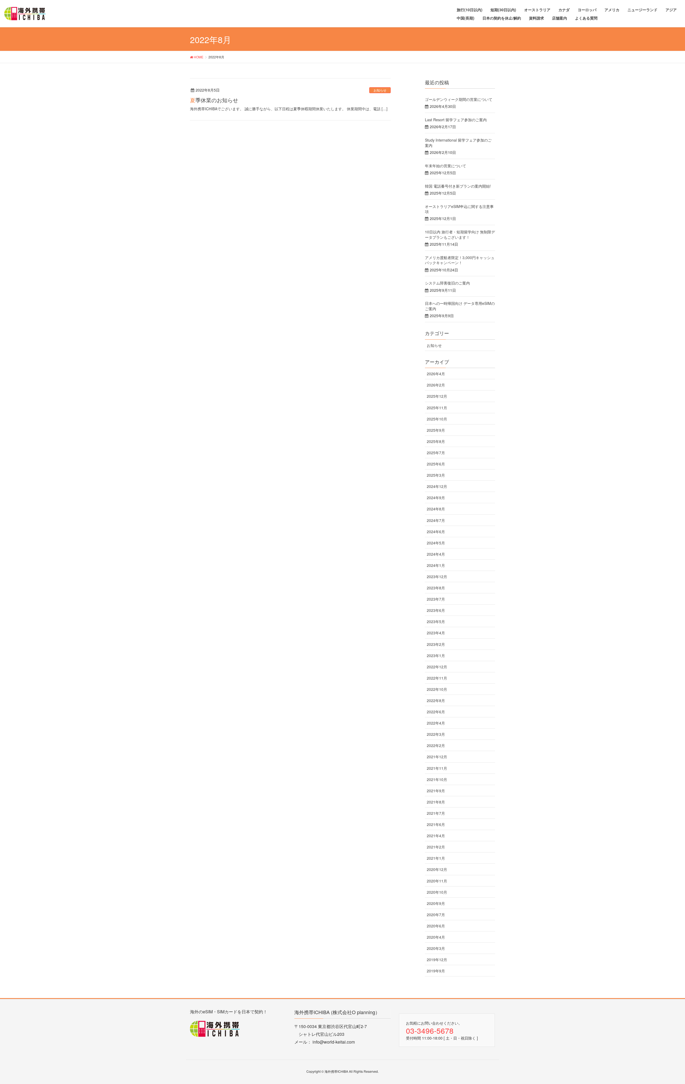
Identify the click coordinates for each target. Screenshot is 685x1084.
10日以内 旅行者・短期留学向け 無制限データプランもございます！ (460, 234)
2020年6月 (436, 925)
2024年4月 (436, 554)
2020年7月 (436, 914)
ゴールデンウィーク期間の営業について (458, 99)
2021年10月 (437, 779)
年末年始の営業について (445, 165)
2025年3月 (436, 475)
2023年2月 (436, 644)
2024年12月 (437, 486)
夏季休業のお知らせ (214, 100)
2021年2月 (436, 847)
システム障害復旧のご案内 (447, 283)
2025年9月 (436, 430)
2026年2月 (436, 385)
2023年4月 (436, 632)
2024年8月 (436, 508)
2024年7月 (436, 520)
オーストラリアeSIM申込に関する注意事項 (459, 209)
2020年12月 (437, 869)
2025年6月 (436, 464)
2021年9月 (436, 790)
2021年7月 (436, 813)
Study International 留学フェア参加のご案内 (458, 142)
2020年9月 (436, 903)
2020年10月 (437, 892)
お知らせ (380, 90)
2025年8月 (436, 441)
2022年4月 (436, 723)
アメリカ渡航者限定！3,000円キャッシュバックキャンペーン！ (459, 260)
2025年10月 (437, 419)
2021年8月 (436, 802)
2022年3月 (436, 734)
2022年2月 (436, 745)
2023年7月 (436, 599)
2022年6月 (436, 711)
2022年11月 (437, 678)
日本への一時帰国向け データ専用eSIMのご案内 (460, 306)
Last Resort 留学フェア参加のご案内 (456, 119)
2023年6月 (436, 610)
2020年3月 (436, 948)
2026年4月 (436, 373)
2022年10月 (437, 689)
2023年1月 (436, 655)
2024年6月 (436, 531)
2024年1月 (436, 565)
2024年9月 (436, 497)
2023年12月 (437, 576)
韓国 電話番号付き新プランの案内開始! (458, 186)
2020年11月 (437, 881)
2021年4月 (436, 835)
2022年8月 (436, 700)
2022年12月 (437, 666)
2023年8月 (436, 587)
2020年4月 (436, 937)
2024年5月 (436, 542)
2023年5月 (436, 621)
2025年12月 (437, 396)
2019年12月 (437, 959)
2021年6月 (436, 824)
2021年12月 (437, 756)
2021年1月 (436, 858)
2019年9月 (436, 970)
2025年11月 (437, 407)
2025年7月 (436, 452)
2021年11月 (437, 768)
